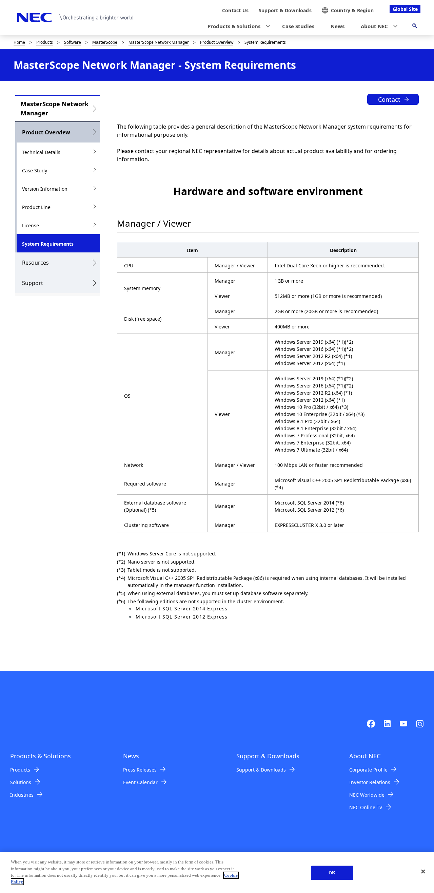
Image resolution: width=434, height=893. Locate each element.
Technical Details (41, 152)
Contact (389, 99)
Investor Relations (369, 782)
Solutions (20, 782)
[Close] (423, 871)
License (30, 225)
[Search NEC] (414, 26)
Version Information (44, 189)
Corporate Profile (368, 769)
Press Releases (140, 769)
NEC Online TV (365, 807)
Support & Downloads (261, 769)
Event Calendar (140, 782)
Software (72, 42)
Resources (35, 262)
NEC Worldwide (366, 795)
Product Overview (216, 42)
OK (332, 872)
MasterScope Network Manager (159, 42)
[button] (236, 26)
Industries (22, 795)
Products (44, 42)
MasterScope (104, 42)
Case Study (34, 170)
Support (32, 283)
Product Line (36, 207)
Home (19, 42)
